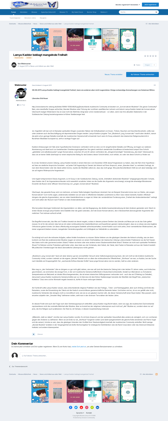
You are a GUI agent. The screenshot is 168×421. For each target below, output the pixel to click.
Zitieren (40, 334)
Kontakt (89, 413)
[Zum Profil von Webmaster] (13, 64)
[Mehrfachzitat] (33, 334)
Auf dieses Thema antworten (142, 74)
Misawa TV (64, 12)
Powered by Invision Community (84, 417)
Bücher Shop (91, 12)
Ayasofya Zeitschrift (48, 12)
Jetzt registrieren (150, 4)
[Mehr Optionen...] (154, 85)
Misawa (34, 12)
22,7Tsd (22, 105)
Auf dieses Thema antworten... (35, 356)
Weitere (103, 12)
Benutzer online (30, 18)
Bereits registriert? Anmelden (127, 5)
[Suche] (156, 12)
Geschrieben (42, 85)
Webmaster (26, 64)
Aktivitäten (23, 12)
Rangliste (43, 18)
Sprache (79, 413)
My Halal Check (77, 12)
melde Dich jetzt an (79, 347)
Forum (13, 12)
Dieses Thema (146, 12)
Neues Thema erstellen (113, 74)
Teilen (137, 65)
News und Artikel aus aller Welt (42, 66)
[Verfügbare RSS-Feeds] (156, 374)
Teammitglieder (14, 18)
